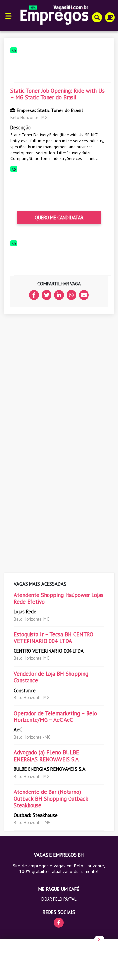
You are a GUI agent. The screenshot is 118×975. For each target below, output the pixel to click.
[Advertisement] (59, 66)
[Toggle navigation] (8, 15)
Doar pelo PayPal (58, 899)
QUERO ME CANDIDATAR (59, 217)
